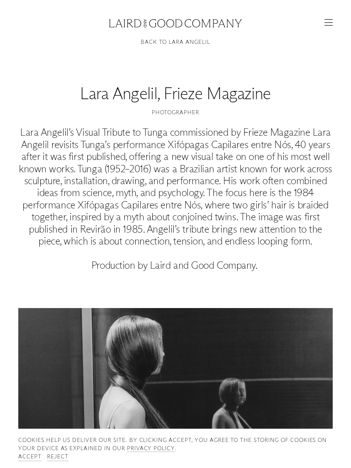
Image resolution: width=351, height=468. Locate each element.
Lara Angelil (118, 93)
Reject (58, 456)
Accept (30, 456)
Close (175, 22)
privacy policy (151, 448)
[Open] (328, 22)
